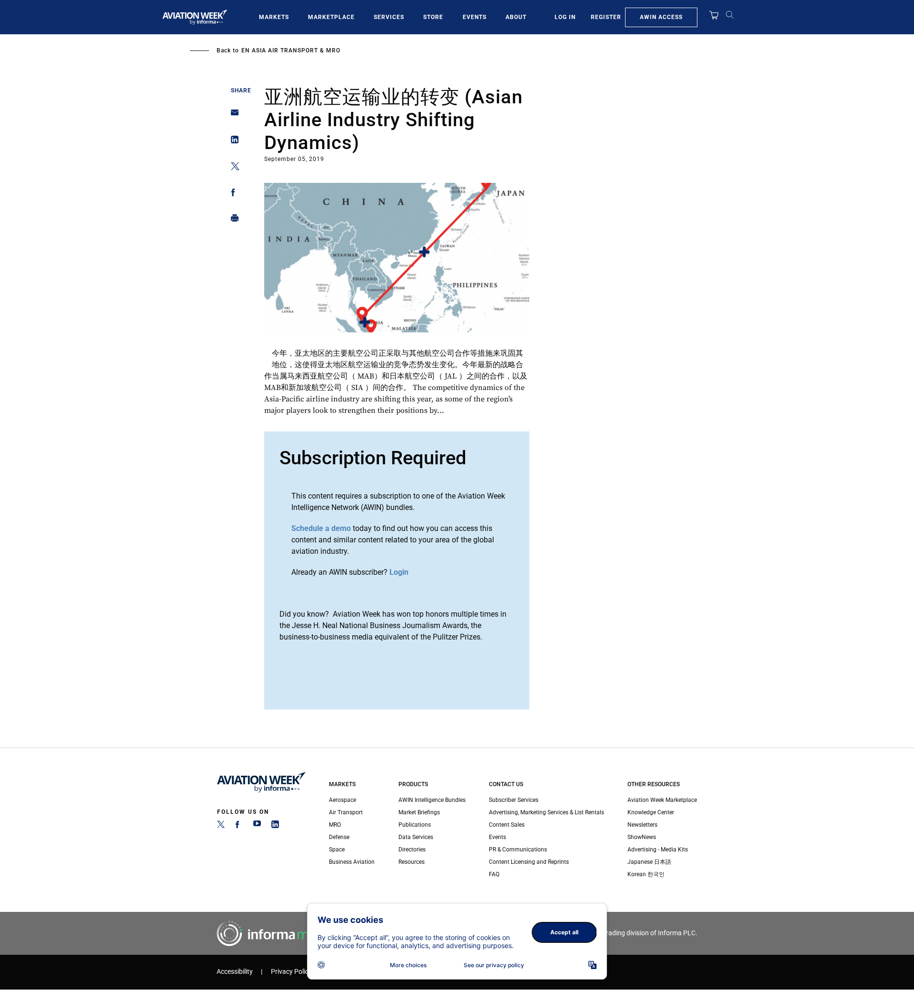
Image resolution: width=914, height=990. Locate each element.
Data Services (415, 837)
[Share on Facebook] (232, 194)
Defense (339, 837)
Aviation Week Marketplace (662, 800)
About (516, 17)
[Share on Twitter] (232, 168)
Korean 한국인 (646, 874)
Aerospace (342, 800)
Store (433, 17)
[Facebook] (239, 826)
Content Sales (507, 824)
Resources (411, 862)
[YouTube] (257, 826)
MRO (335, 824)
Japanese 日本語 (649, 862)
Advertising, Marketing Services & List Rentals (546, 812)
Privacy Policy (291, 972)
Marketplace (331, 17)
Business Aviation (352, 862)
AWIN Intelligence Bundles (432, 800)
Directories (412, 849)
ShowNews (641, 837)
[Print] (232, 220)
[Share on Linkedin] (232, 142)
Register (606, 17)
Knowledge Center (650, 812)
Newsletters (642, 824)
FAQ (494, 874)
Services (389, 17)
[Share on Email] (232, 115)
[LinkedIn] (275, 826)
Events (475, 17)
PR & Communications (518, 849)
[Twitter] (221, 826)
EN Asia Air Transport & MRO (290, 50)
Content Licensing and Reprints (529, 862)
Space (337, 849)
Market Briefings (419, 812)
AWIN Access (661, 17)
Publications (414, 824)
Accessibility (235, 972)
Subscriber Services (513, 800)
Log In (565, 17)
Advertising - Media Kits (657, 849)
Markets (274, 17)
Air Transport (346, 812)
